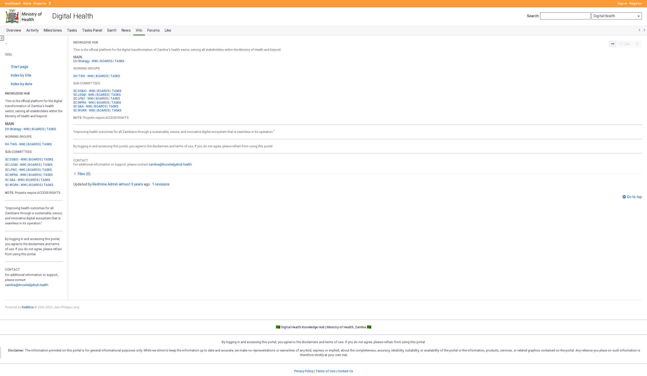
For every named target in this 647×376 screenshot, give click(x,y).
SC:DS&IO (11, 159)
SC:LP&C (11, 170)
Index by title (21, 75)
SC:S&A (10, 180)
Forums (153, 30)
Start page (19, 67)
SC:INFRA (11, 175)
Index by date (21, 84)
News (126, 30)
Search (533, 16)
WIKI (27, 129)
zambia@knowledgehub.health (26, 285)
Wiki (139, 30)
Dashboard (12, 3)
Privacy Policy (303, 371)
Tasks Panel (92, 30)
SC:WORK (11, 185)
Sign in (622, 3)
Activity (32, 30)
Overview (13, 30)
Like (168, 30)
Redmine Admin (105, 184)
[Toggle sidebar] (2, 38)
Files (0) (83, 174)
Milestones (53, 30)
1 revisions (161, 184)
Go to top (634, 197)
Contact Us (345, 371)
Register (636, 3)
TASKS (51, 129)
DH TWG (11, 144)
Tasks (72, 30)
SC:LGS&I (11, 165)
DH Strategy (13, 129)
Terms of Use (325, 371)
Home (27, 3)
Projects (40, 3)
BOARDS (38, 129)
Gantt (112, 30)
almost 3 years (131, 184)
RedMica (28, 307)
